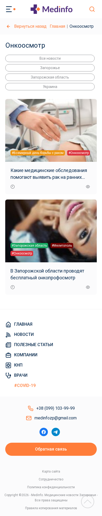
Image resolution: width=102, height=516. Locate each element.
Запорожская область (50, 77)
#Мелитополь (62, 245)
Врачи (20, 375)
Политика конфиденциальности (51, 487)
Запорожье (50, 68)
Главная (57, 26)
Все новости (50, 58)
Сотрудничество (51, 479)
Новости (24, 334)
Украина (50, 87)
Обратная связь (51, 449)
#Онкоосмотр (79, 153)
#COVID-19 (25, 385)
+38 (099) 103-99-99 (55, 408)
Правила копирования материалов (51, 508)
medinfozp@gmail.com (56, 417)
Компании (25, 354)
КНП (18, 365)
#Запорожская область (29, 245)
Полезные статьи (33, 344)
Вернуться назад (30, 26)
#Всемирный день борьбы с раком (38, 153)
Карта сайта (51, 471)
